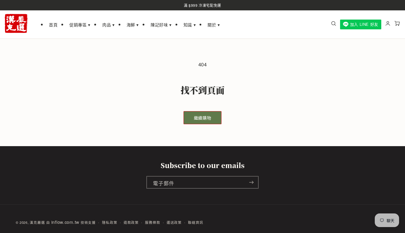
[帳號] (388, 24)
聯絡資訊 (195, 222)
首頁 (53, 25)
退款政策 (131, 222)
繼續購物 (202, 118)
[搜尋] (334, 24)
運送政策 (174, 222)
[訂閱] (251, 182)
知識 (190, 25)
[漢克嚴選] (16, 24)
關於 (214, 25)
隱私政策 (109, 222)
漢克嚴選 (37, 222)
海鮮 (133, 25)
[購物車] (397, 24)
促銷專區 (79, 25)
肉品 (108, 25)
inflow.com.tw (65, 222)
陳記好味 (161, 25)
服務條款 (152, 222)
